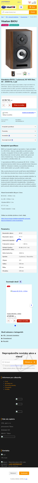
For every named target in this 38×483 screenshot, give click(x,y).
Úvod (2, 17)
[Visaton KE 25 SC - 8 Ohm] (19, 298)
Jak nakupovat (8, 383)
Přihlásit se (28, 362)
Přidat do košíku (19, 105)
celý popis (33, 92)
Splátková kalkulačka (28, 112)
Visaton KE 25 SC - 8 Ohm (14, 313)
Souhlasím (24, 473)
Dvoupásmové (24, 17)
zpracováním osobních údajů (16, 365)
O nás (6, 381)
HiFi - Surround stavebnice (12, 17)
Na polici (5, 341)
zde (26, 479)
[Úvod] (8, 7)
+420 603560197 (5, 1)
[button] (15, 325)
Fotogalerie (8, 387)
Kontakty (7, 389)
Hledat (33, 12)
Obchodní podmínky (10, 385)
